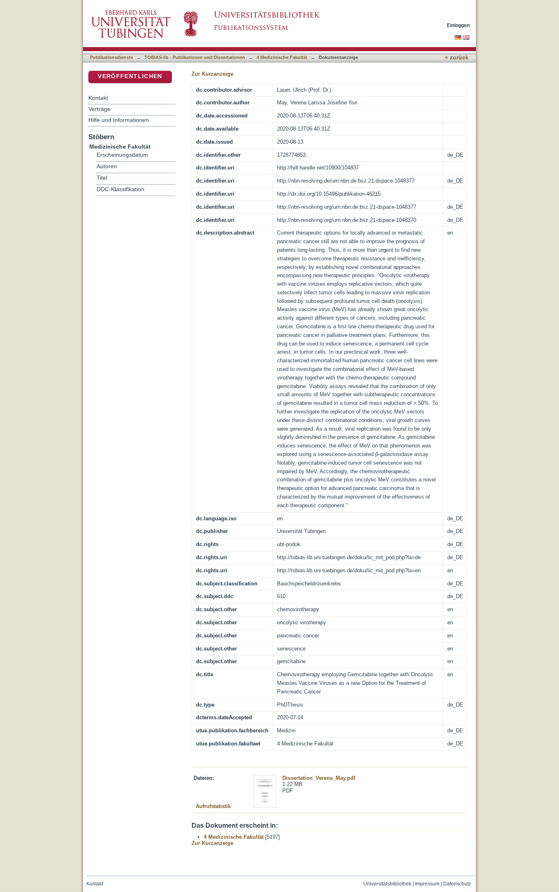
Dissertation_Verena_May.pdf (318, 778)
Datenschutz (457, 884)
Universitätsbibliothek (387, 884)
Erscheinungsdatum (122, 155)
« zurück (457, 57)
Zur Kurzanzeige (212, 74)
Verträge (99, 109)
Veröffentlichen (130, 76)
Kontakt (98, 98)
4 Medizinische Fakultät (282, 57)
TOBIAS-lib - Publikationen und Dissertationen (194, 57)
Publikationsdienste (111, 57)
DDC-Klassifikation (120, 189)
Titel (102, 178)
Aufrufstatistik (213, 806)
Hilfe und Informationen (118, 120)
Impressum (427, 884)
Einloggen (458, 25)
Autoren (107, 166)
